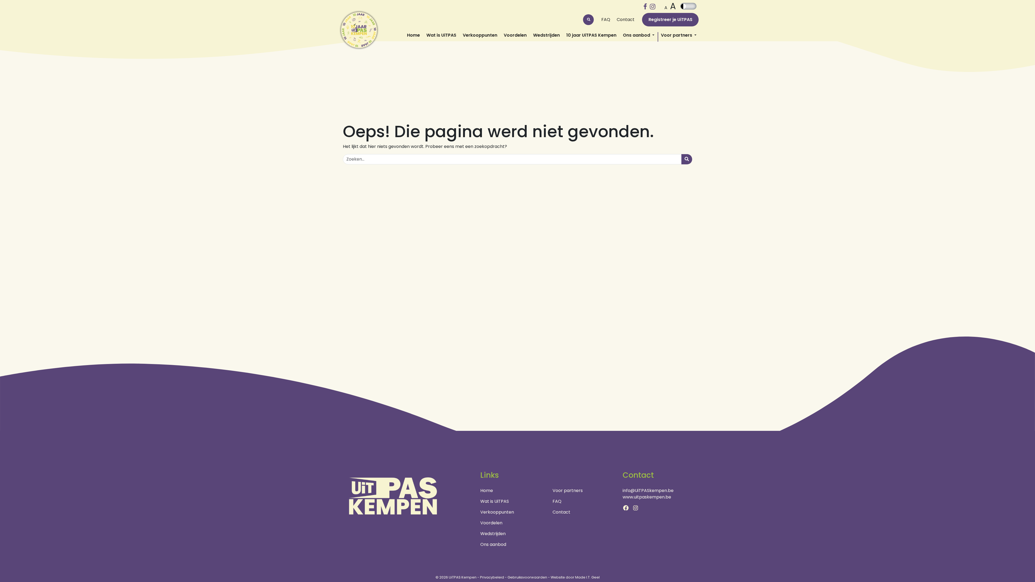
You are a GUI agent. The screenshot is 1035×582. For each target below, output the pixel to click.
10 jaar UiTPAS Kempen (591, 35)
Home (413, 35)
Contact (625, 19)
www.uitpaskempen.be (647, 497)
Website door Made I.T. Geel (575, 577)
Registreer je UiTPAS (670, 19)
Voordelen (515, 35)
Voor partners (677, 35)
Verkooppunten (480, 35)
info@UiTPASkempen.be (648, 490)
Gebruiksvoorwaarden (527, 577)
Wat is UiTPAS (441, 35)
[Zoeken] (686, 159)
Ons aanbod (637, 35)
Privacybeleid (492, 577)
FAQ (605, 19)
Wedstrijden (546, 35)
